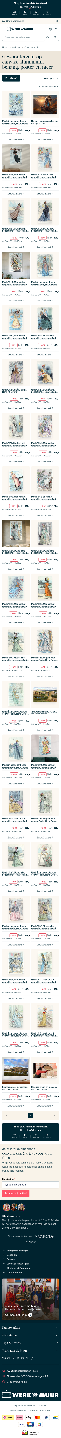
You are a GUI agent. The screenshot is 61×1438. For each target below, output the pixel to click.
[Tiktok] (31, 1358)
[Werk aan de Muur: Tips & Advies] (57, 1343)
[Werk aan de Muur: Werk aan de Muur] (57, 1350)
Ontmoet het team (16, 1314)
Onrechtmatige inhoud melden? (23, 1410)
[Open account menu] (50, 29)
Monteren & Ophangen (18, 1268)
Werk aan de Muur (14, 1350)
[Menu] (3, 29)
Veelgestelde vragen (17, 1250)
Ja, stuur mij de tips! (16, 1193)
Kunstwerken (11, 1327)
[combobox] (23, 37)
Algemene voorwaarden (25, 1405)
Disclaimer (42, 1405)
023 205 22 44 (45, 1236)
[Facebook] (22, 1358)
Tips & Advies (11, 1343)
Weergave (49, 78)
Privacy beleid (46, 1410)
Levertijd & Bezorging (18, 1263)
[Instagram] (13, 1358)
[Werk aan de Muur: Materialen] (57, 1335)
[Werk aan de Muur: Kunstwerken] (57, 1327)
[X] (27, 1358)
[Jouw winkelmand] (56, 29)
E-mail (32, 1241)
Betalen (11, 1259)
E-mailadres (8, 1179)
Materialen (9, 1335)
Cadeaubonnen (15, 1272)
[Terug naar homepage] (20, 29)
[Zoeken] (55, 37)
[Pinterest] (18, 1358)
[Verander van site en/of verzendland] (57, 20)
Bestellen (12, 1254)
